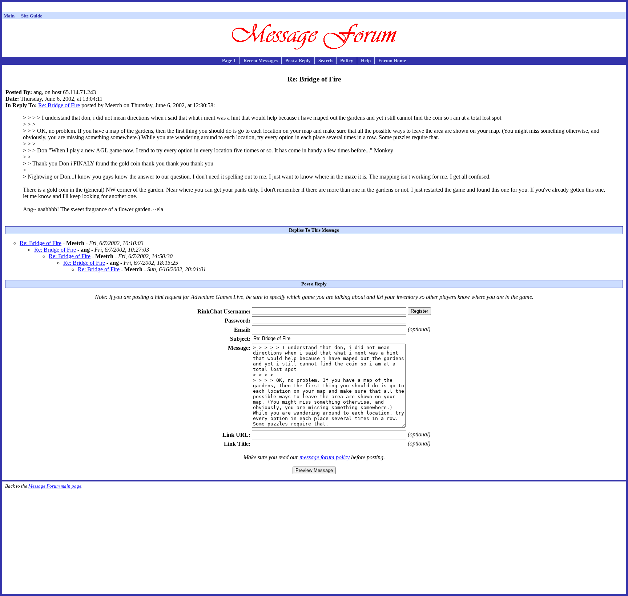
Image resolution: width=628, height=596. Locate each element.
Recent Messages (260, 60)
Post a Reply (298, 60)
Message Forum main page (54, 486)
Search (325, 60)
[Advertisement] (314, 8)
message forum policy (324, 457)
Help (366, 60)
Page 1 (229, 60)
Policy (346, 60)
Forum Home (392, 60)
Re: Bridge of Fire (59, 105)
